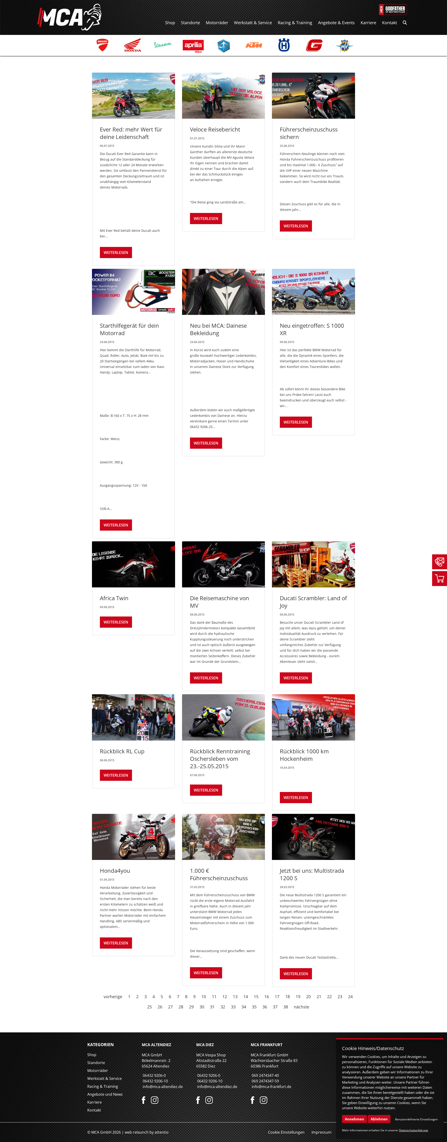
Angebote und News (105, 1094)
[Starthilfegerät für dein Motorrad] (133, 292)
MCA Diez (205, 1044)
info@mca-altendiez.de (163, 1086)
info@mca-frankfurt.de (271, 1086)
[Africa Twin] (133, 564)
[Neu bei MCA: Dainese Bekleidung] (223, 292)
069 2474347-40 (265, 1075)
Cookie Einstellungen (286, 1132)
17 (277, 996)
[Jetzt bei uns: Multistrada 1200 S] (313, 837)
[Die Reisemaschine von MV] (223, 564)
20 (308, 996)
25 (149, 1007)
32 (222, 1007)
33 (233, 1007)
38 (285, 1007)
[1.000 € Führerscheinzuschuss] (223, 837)
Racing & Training (295, 22)
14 (245, 996)
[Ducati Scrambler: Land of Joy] (313, 564)
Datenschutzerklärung (413, 1130)
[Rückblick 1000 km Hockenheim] (313, 717)
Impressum (322, 1132)
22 (329, 996)
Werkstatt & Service (253, 22)
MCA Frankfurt (266, 1044)
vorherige (113, 996)
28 (181, 1007)
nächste (301, 1007)
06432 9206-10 (155, 1081)
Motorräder (217, 22)
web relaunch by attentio (147, 1132)
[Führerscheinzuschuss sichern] (313, 96)
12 (224, 996)
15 (256, 996)
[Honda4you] (133, 837)
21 (319, 996)
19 (298, 996)
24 (350, 996)
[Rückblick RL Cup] (133, 717)
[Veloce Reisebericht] (223, 96)
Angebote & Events (336, 22)
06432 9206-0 (154, 1075)
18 (287, 996)
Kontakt (389, 22)
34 (243, 1007)
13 (235, 996)
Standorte (190, 22)
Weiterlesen (116, 252)
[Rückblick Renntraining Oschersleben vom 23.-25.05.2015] (223, 717)
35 (254, 1007)
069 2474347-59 (265, 1081)
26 (160, 1007)
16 (266, 996)
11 (214, 996)
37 (275, 1007)
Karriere (368, 22)
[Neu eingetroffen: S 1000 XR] (313, 292)
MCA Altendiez (156, 1044)
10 (203, 996)
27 (170, 1007)
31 (212, 1007)
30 (202, 1007)
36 (264, 1007)
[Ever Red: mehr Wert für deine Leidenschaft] (133, 96)
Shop (170, 22)
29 (191, 1007)
